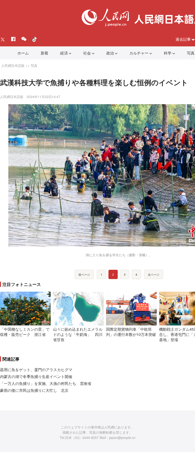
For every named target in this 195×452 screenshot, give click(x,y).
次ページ (153, 274)
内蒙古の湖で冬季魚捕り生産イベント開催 (36, 376)
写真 (191, 53)
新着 (44, 53)
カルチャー (138, 53)
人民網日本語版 (12, 65)
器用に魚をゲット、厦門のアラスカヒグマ (36, 369)
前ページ (84, 274)
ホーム (23, 53)
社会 (87, 53)
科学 (167, 53)
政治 (110, 53)
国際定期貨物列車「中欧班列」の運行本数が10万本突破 (131, 331)
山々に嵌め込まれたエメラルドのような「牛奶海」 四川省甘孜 (77, 334)
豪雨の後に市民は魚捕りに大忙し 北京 (34, 390)
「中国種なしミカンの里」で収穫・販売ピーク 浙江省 (24, 331)
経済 (64, 53)
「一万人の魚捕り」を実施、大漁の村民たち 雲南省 (45, 383)
